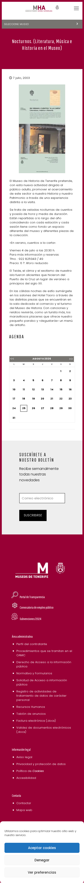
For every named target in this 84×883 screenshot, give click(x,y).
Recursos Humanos (30, 707)
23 (70, 398)
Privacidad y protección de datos (41, 764)
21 (51, 398)
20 (42, 398)
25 (23, 408)
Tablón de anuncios (31, 714)
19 (33, 398)
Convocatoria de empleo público (37, 607)
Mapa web (24, 810)
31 (14, 418)
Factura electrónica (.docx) (36, 721)
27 (42, 408)
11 (24, 389)
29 (60, 408)
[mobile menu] (76, 8)
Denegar (42, 860)
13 (42, 389)
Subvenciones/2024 (30, 619)
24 (14, 408)
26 (33, 408)
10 (14, 389)
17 (14, 398)
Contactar (23, 803)
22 (60, 398)
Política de (30, 771)
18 (23, 398)
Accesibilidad (26, 778)
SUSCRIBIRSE (33, 515)
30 (70, 408)
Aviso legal (24, 757)
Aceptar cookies (42, 847)
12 (33, 389)
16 (70, 389)
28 (52, 408)
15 (61, 389)
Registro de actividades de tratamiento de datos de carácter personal (41, 695)
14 (51, 389)
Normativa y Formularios (34, 673)
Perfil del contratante (31, 644)
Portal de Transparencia (32, 597)
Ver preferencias (42, 872)
